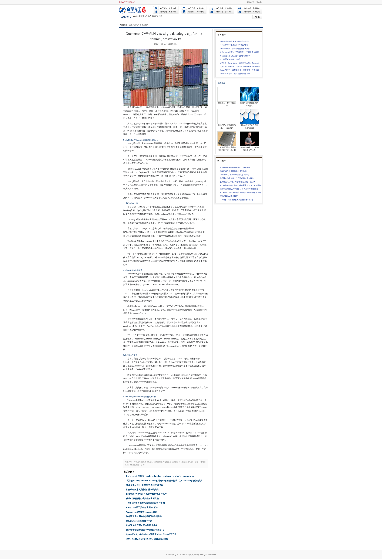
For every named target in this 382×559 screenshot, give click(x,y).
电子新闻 (163, 8)
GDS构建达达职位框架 (229, 196)
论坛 (136, 25)
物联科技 (247, 8)
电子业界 (219, 8)
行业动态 (163, 12)
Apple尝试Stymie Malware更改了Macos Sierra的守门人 (151, 534)
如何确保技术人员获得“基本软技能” (143, 489)
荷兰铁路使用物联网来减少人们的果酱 (235, 167)
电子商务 (219, 12)
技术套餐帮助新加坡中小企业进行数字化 (145, 530)
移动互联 (228, 12)
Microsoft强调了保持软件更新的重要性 (235, 49)
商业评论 (200, 12)
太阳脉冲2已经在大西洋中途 (139, 521)
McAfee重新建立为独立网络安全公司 (234, 41)
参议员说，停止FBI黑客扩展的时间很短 (144, 485)
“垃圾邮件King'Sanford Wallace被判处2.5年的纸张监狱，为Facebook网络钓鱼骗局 (166, 17)
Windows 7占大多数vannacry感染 (141, 512)
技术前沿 (256, 12)
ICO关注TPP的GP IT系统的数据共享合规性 (146, 494)
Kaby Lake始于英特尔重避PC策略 (142, 507)
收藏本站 (258, 2)
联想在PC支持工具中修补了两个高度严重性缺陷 (239, 189)
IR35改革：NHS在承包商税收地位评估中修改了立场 (240, 193)
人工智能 (200, 8)
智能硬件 (191, 12)
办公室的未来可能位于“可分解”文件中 (235, 56)
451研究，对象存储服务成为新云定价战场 (236, 200)
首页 (131, 25)
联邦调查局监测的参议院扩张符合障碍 (144, 516)
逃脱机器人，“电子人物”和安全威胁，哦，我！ (238, 182)
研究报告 (228, 8)
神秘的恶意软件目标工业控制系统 (233, 171)
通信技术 (256, 8)
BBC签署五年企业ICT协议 (230, 59)
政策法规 (172, 12)
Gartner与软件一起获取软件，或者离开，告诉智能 (239, 70)
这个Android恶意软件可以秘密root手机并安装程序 (239, 52)
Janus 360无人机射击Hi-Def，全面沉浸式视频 (147, 539)
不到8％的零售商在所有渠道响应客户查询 (145, 503)
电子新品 (172, 8)
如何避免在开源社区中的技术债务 (141, 525)
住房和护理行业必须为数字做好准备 (234, 45)
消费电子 (247, 12)
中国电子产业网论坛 (127, 2)
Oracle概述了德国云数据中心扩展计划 (234, 175)
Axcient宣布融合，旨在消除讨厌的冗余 (235, 74)
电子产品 (191, 8)
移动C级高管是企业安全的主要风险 (142, 498)
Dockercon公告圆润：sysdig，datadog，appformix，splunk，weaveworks (160, 476)
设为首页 (250, 2)
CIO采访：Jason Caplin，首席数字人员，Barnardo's (239, 63)
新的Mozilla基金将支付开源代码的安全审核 (237, 178)
